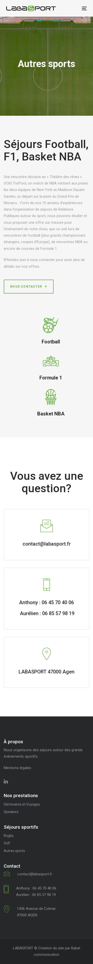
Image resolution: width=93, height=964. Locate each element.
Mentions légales (17, 768)
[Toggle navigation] (73, 8)
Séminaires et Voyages (22, 804)
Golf (7, 843)
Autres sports (14, 851)
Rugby (9, 836)
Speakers (11, 812)
